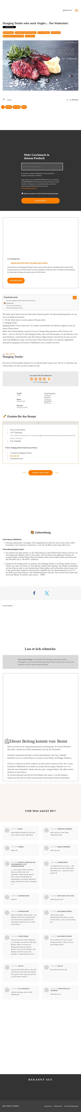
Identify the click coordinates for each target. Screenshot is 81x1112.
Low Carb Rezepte (44, 32)
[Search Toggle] (67, 10)
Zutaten (17, 107)
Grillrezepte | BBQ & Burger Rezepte (26, 32)
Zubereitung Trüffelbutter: (13, 305)
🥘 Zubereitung (8, 303)
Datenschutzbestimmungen (29, 188)
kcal (24, 107)
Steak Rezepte (30, 36)
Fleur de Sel (14, 456)
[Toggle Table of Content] (73, 297)
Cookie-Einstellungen (71, 1106)
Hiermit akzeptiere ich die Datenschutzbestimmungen (40, 193)
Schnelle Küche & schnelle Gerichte (14, 36)
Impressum (48, 1106)
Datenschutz (58, 1106)
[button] (31, 379)
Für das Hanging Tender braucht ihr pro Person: (20, 300)
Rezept (8, 107)
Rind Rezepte (56, 32)
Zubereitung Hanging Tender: (14, 308)
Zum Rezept (16, 281)
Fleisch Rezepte (9, 32)
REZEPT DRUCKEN (40, 473)
